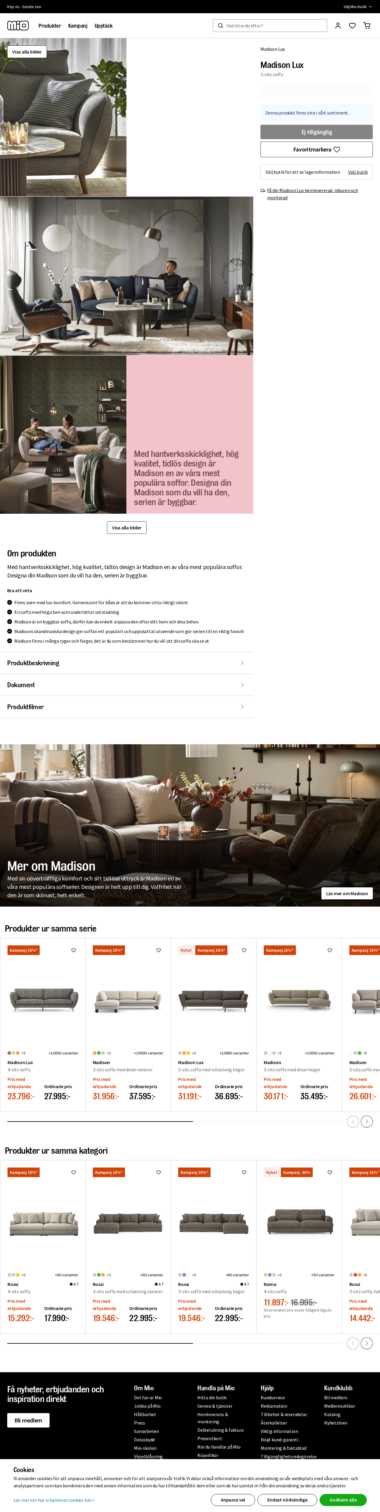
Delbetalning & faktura (220, 1430)
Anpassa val (233, 1500)
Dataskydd (144, 1440)
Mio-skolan (145, 1448)
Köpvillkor (207, 1455)
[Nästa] (367, 1122)
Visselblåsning (148, 1456)
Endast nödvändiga (287, 1500)
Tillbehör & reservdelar (284, 1414)
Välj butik (358, 172)
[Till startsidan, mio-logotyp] (18, 25)
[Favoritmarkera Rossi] (73, 1172)
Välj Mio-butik (355, 6)
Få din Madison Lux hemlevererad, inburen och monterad (312, 193)
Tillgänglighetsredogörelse (289, 1456)
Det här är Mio (148, 1397)
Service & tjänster (214, 1406)
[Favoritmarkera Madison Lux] (73, 950)
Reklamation (274, 1406)
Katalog (332, 1414)
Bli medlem (28, 1420)
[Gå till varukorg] (367, 26)
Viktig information (279, 1431)
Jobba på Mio (147, 1406)
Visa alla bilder (27, 52)
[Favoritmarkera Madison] (158, 950)
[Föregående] (353, 1122)
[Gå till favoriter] (352, 26)
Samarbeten (146, 1431)
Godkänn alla (343, 1500)
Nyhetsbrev (335, 1423)
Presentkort (209, 1438)
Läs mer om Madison (347, 893)
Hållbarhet (145, 1414)
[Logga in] (338, 26)
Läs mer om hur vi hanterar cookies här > (54, 1500)
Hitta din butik (211, 1397)
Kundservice (273, 1397)
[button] (63, 117)
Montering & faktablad (283, 1448)
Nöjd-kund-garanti (279, 1440)
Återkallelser (274, 1423)
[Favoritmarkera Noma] (330, 1172)
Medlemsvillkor (339, 1406)
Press (139, 1423)
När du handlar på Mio (219, 1447)
